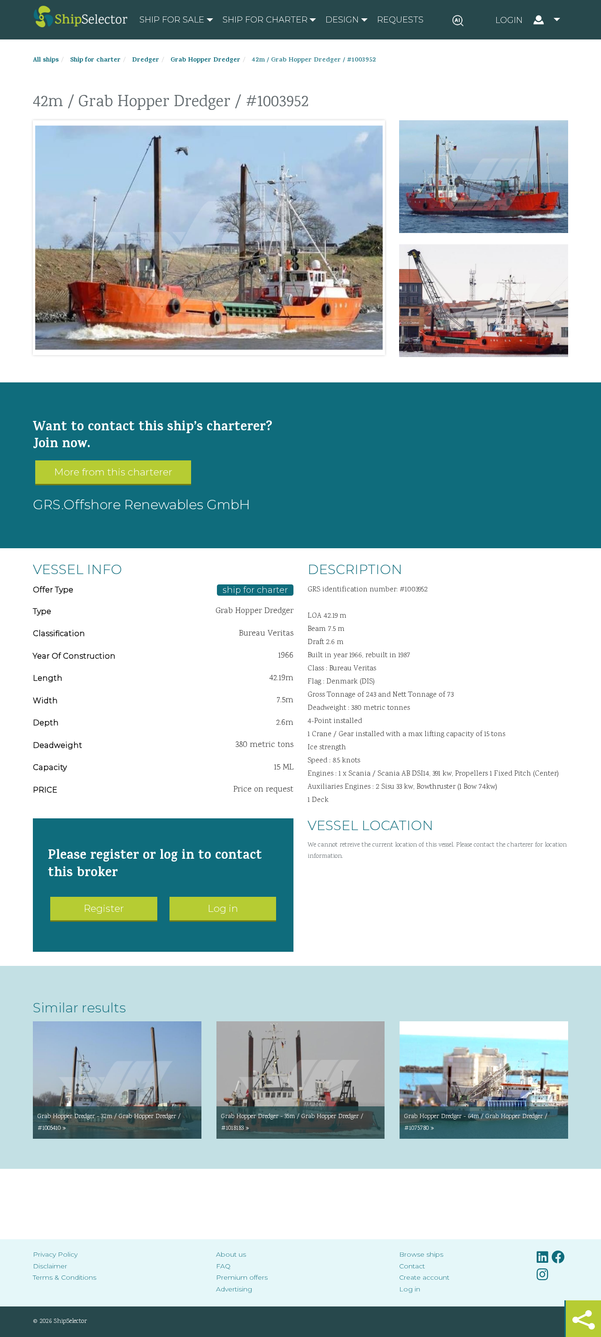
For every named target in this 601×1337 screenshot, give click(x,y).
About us (231, 1254)
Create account (424, 1277)
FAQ (223, 1266)
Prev (47, 237)
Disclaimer (50, 1266)
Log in (223, 908)
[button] (528, 19)
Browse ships (421, 1254)
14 (270, 345)
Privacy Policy (55, 1254)
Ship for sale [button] (171, 20)
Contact (412, 1266)
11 (241, 345)
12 (251, 345)
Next (370, 237)
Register (104, 908)
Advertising (234, 1289)
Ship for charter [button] (265, 20)
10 (232, 345)
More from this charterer (113, 472)
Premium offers (242, 1277)
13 (260, 345)
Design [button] (342, 20)
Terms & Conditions (64, 1277)
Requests (400, 20)
